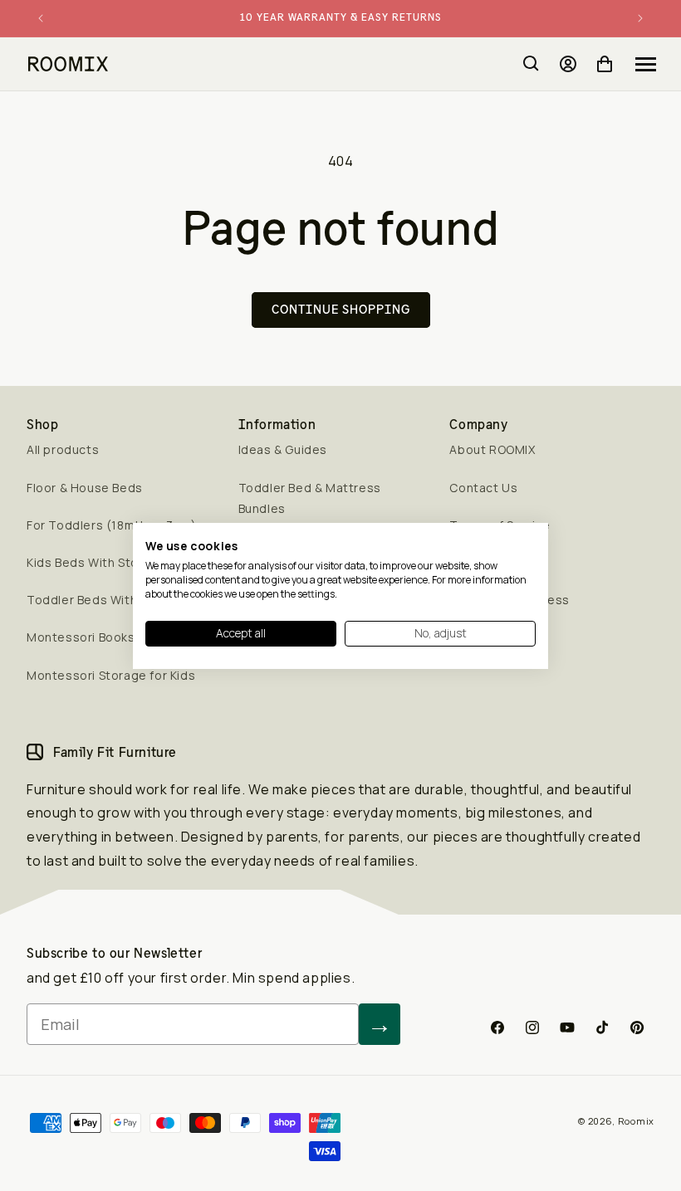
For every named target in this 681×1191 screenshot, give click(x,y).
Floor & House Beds (85, 487)
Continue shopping (341, 309)
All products (63, 449)
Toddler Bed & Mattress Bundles (309, 498)
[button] (646, 64)
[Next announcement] (640, 18)
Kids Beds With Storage (96, 562)
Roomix (636, 1121)
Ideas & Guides (282, 449)
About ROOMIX (492, 449)
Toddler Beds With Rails (98, 600)
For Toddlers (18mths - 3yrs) (112, 525)
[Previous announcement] (40, 18)
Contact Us (483, 487)
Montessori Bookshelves (100, 637)
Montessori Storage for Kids (111, 675)
